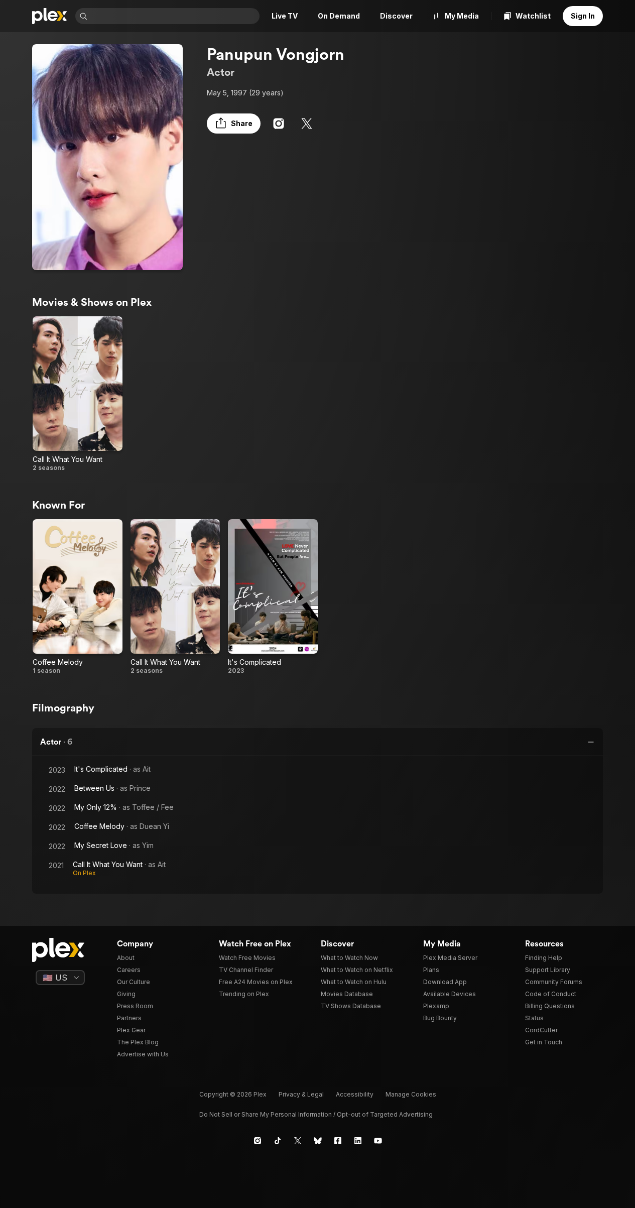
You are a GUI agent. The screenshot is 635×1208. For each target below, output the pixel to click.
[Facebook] (338, 1141)
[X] (307, 123)
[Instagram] (279, 123)
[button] (234, 123)
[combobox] (174, 16)
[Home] (49, 16)
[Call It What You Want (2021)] (77, 394)
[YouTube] (378, 1141)
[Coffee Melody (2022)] (77, 597)
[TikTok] (278, 1141)
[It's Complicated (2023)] (273, 597)
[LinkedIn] (358, 1141)
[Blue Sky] (318, 1141)
